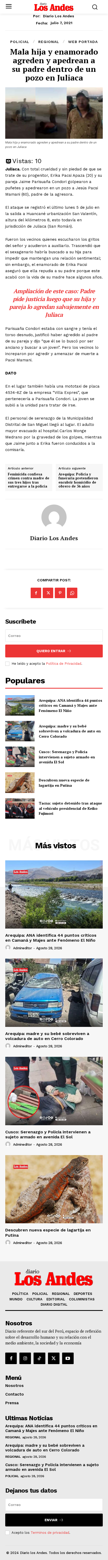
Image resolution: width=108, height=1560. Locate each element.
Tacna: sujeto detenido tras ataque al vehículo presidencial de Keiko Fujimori (70, 808)
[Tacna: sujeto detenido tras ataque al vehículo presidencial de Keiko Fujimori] (20, 808)
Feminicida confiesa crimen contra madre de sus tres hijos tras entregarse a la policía (28, 480)
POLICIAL (19, 42)
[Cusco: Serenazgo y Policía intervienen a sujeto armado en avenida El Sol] (20, 757)
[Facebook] (36, 593)
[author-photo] (8, 948)
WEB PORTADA (83, 42)
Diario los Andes (58, 16)
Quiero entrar (50, 651)
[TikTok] (39, 1358)
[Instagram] (25, 1358)
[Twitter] (48, 593)
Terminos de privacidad (50, 1533)
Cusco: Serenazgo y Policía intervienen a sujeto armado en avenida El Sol (67, 756)
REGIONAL (48, 42)
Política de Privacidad (63, 664)
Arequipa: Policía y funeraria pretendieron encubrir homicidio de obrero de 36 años (78, 480)
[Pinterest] (60, 593)
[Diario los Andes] (54, 517)
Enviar (51, 1520)
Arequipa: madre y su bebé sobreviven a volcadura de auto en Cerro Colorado (70, 731)
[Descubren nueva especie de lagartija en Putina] (20, 782)
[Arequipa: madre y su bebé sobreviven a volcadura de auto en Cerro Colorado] (20, 731)
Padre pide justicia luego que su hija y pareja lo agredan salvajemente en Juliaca (54, 302)
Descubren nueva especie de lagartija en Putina (64, 783)
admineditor (22, 948)
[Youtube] (68, 1358)
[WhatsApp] (72, 593)
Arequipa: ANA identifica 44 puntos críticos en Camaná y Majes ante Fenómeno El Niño (70, 705)
